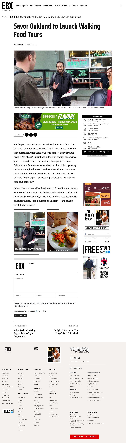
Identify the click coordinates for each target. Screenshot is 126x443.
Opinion (20, 384)
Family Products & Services (39, 410)
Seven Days (21, 387)
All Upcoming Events (53, 374)
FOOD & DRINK (38, 369)
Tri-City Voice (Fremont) (94, 400)
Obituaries (5, 392)
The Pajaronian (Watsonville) (95, 397)
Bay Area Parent (74, 392)
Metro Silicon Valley (75, 381)
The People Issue (54, 417)
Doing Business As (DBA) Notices (77, 424)
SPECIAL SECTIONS (52, 392)
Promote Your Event (53, 385)
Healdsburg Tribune (93, 378)
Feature (20, 378)
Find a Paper (5, 395)
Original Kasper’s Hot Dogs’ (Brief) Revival (66, 332)
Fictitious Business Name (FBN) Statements (77, 421)
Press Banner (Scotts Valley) (95, 392)
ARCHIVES (36, 348)
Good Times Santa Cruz (76, 378)
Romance (36, 425)
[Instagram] (75, 358)
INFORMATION (6, 369)
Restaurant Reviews (37, 383)
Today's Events (53, 378)
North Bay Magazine (76, 397)
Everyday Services (39, 405)
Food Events (37, 378)
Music (19, 414)
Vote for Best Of (6, 400)
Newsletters (5, 373)
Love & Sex (21, 408)
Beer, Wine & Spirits (39, 373)
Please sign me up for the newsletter (24, 311)
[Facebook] (27, 135)
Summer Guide (53, 408)
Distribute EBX (6, 398)
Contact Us (5, 384)
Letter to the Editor (7, 387)
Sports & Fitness (22, 419)
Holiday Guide (53, 400)
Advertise (5, 378)
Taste (51, 411)
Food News (37, 376)
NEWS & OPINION (23, 369)
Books (20, 403)
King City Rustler (92, 384)
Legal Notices (73, 418)
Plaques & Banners (7, 403)
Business (20, 373)
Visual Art (21, 430)
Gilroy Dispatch (91, 375)
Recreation (37, 422)
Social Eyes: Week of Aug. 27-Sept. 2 (38, 17)
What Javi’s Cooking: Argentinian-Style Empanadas (25, 333)
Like (108, 234)
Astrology (21, 400)
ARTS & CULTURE (23, 394)
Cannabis (20, 376)
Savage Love (21, 417)
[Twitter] (31, 135)
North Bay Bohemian (76, 384)
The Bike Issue (53, 414)
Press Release (6, 389)
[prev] (3, 17)
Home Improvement (37, 418)
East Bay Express (75, 375)
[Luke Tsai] (20, 266)
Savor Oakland (31, 196)
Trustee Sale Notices (75, 427)
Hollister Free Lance (93, 381)
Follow (107, 238)
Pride (50, 405)
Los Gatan (90, 386)
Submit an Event (54, 381)
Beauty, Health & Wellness (38, 399)
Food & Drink (37, 414)
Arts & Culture (38, 394)
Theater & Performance (21, 424)
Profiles (20, 389)
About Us (4, 381)
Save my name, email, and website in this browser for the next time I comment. (45, 304)
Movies (20, 411)
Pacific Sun (73, 386)
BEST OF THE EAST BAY (38, 390)
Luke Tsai (19, 44)
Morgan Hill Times (92, 389)
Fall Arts (51, 397)
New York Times (30, 157)
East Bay (72, 395)
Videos (20, 428)
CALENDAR (52, 369)
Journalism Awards (93, 417)
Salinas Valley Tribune (93, 395)
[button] (121, 6)
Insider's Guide (53, 403)
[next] (6, 17)
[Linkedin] (35, 135)
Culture (20, 405)
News (19, 381)
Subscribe (5, 376)
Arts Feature (21, 397)
